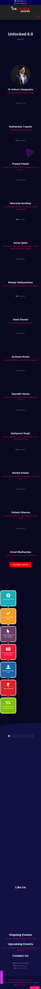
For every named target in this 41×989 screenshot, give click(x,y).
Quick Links (35, 987)
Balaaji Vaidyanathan (20, 282)
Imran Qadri (20, 243)
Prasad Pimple (20, 163)
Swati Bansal (20, 319)
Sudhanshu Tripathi (20, 126)
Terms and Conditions (16, 980)
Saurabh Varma (20, 394)
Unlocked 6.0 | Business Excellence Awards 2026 (20, 938)
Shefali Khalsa (20, 473)
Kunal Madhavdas (20, 552)
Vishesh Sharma (20, 512)
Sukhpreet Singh (20, 433)
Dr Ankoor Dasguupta (20, 89)
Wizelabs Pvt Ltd (21, 985)
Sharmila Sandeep (20, 203)
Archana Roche (20, 356)
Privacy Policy (28, 980)
